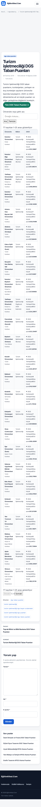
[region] (20, 358)
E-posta (6, 710)
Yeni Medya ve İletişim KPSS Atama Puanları (19, 755)
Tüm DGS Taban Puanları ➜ (17, 105)
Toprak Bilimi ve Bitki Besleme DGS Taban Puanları (19, 629)
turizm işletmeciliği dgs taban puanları (17, 617)
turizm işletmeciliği (10, 604)
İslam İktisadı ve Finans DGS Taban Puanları (19, 738)
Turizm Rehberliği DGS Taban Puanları (18, 641)
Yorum (6, 667)
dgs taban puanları (13, 12)
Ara (5, 121)
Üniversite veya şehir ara (13, 112)
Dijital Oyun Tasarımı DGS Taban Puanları (18, 743)
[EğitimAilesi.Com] (3, 3)
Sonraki (18, 594)
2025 (29, 137)
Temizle (12, 121)
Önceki (7, 594)
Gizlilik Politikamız (18, 784)
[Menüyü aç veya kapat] (37, 3)
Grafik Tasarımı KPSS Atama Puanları (17, 760)
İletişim (28, 784)
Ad (4, 699)
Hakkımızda (5, 784)
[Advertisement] (20, 32)
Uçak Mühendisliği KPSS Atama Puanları (18, 749)
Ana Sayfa (3, 12)
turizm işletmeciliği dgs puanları (15, 613)
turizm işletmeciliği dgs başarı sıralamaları (18, 608)
